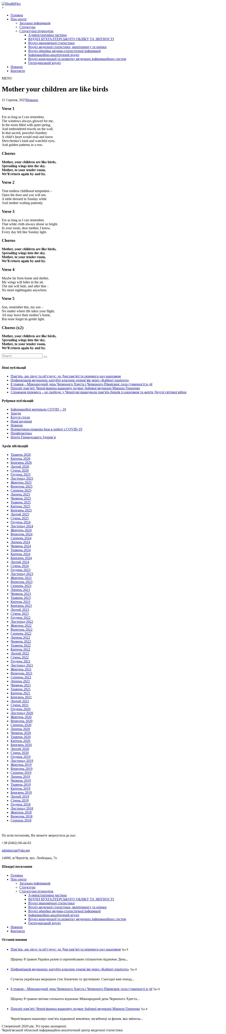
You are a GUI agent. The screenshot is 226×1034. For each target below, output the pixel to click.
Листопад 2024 (22, 526)
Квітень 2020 (20, 741)
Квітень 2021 (20, 693)
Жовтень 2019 (21, 765)
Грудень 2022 (20, 617)
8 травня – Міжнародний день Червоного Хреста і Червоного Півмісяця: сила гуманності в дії (81, 384)
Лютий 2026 (20, 466)
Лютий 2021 (20, 701)
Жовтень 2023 (21, 578)
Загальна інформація (34, 23)
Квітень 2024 (20, 554)
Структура (27, 27)
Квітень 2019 (20, 788)
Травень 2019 (21, 784)
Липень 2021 (20, 681)
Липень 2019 (20, 776)
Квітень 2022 (20, 649)
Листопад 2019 (22, 761)
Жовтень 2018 (21, 812)
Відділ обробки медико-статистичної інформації (64, 51)
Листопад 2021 (22, 665)
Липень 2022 (20, 637)
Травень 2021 (21, 689)
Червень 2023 (21, 594)
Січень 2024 (20, 566)
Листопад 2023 (22, 574)
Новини (17, 67)
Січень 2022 (20, 657)
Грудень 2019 (20, 757)
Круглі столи (20, 417)
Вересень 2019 (21, 769)
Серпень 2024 (21, 538)
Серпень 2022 (21, 633)
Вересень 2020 (21, 721)
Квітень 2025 (20, 506)
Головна (17, 15)
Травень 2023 (21, 598)
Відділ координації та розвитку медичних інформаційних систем (77, 59)
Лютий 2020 (20, 749)
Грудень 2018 (20, 804)
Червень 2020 (21, 733)
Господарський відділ (44, 63)
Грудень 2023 (20, 570)
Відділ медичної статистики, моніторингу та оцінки (67, 47)
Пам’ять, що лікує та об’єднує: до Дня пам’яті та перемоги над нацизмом (66, 376)
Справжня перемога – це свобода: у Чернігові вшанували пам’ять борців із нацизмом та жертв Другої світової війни (98, 392)
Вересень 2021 (21, 673)
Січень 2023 (20, 613)
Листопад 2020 (22, 713)
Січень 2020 (20, 753)
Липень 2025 (20, 494)
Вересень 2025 (21, 486)
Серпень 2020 (21, 725)
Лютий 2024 (20, 562)
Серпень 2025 (21, 490)
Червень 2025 (21, 498)
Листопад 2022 (22, 621)
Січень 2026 (20, 470)
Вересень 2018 (21, 816)
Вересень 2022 (21, 629)
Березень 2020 (21, 745)
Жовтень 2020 (21, 717)
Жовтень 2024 (21, 530)
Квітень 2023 (20, 602)
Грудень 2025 (20, 474)
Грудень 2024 (20, 522)
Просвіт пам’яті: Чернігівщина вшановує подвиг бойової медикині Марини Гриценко (75, 388)
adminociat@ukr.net (16, 850)
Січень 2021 (20, 705)
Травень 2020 (21, 737)
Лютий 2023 (20, 610)
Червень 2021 (21, 685)
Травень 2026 (21, 454)
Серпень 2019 (21, 773)
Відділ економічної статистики (51, 43)
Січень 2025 (20, 518)
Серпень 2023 (21, 586)
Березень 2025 (21, 510)
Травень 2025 (21, 502)
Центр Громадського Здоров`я (33, 437)
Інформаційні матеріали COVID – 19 (38, 409)
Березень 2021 (21, 697)
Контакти (18, 71)
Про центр (18, 19)
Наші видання (21, 421)
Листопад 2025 (22, 478)
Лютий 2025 (20, 514)
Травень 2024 (21, 550)
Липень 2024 (20, 542)
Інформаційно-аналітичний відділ (53, 55)
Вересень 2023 (21, 582)
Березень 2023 (21, 606)
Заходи (16, 413)
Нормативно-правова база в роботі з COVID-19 (46, 429)
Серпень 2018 (21, 820)
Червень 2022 (21, 641)
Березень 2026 (21, 462)
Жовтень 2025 (21, 482)
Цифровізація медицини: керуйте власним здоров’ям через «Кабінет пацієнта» (70, 380)
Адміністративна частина (47, 35)
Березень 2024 (21, 558)
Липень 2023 (20, 590)
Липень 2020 (20, 729)
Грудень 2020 (20, 709)
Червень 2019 (21, 780)
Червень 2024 (21, 546)
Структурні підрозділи (36, 31)
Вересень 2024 (21, 534)
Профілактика (21, 433)
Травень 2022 (21, 645)
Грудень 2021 (20, 661)
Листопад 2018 (22, 808)
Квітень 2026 (20, 458)
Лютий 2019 (20, 796)
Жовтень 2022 (21, 625)
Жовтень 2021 (21, 669)
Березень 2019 (21, 792)
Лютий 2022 (20, 653)
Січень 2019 (20, 800)
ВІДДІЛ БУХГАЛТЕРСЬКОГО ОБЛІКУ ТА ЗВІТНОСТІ (71, 39)
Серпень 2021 (21, 677)
